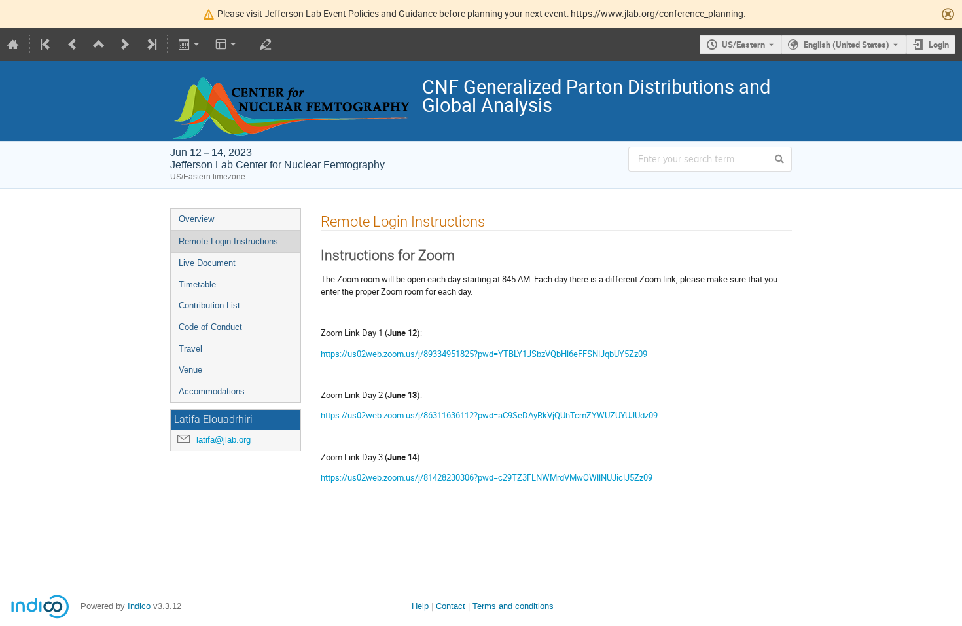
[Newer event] (125, 44)
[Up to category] (99, 44)
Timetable (197, 284)
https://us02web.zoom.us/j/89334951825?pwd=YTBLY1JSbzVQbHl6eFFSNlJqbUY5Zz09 (484, 353)
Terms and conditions (513, 606)
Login (939, 44)
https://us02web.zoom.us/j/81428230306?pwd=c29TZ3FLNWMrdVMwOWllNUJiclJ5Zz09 (486, 477)
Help (420, 606)
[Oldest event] (46, 44)
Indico (139, 606)
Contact (450, 606)
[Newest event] (150, 44)
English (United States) (846, 44)
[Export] (189, 44)
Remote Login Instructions (228, 241)
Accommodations (212, 391)
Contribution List (209, 305)
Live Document (207, 263)
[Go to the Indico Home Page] (13, 44)
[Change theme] (226, 44)
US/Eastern (743, 44)
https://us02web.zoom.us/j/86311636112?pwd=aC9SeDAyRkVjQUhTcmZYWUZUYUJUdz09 (489, 415)
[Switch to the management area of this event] (266, 44)
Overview (196, 219)
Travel (190, 349)
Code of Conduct (210, 327)
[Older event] (73, 44)
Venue (190, 370)
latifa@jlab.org (223, 439)
